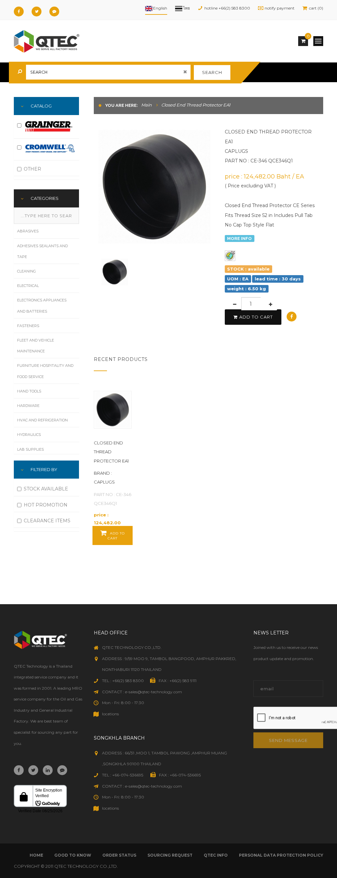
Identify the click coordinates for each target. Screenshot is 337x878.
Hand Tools (29, 391)
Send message (288, 740)
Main (146, 104)
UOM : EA (237, 278)
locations (110, 713)
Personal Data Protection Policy (281, 855)
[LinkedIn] (48, 770)
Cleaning (26, 271)
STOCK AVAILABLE (46, 489)
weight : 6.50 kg (246, 288)
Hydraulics (29, 434)
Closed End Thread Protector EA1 (111, 451)
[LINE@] (54, 11)
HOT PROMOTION (45, 505)
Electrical (28, 285)
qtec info (216, 855)
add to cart (256, 317)
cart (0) (316, 8)
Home (36, 855)
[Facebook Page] (19, 11)
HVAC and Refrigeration (42, 420)
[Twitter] (36, 11)
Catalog (41, 105)
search (212, 72)
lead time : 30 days (278, 278)
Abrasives (28, 231)
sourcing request (170, 855)
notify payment (280, 8)
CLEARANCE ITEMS (47, 521)
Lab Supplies (30, 449)
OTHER (32, 169)
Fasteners (28, 325)
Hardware (28, 405)
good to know (72, 855)
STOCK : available (248, 269)
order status (119, 855)
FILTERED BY (44, 469)
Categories (45, 198)
